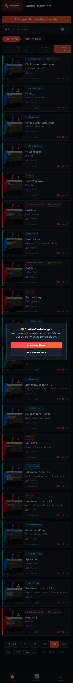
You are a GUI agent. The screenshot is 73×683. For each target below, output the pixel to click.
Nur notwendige (36, 352)
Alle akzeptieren (36, 345)
